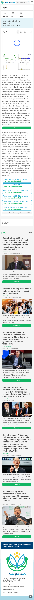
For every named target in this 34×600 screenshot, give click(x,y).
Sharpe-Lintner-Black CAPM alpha (15, 180)
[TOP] (30, 596)
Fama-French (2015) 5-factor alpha (15, 197)
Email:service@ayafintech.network (13, 586)
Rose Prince (5, 295)
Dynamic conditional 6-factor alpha (15, 208)
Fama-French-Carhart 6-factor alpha (15, 202)
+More (30, 233)
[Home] (8, 2)
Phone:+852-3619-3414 (10, 589)
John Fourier (5, 503)
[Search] (28, 2)
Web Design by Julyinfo (10, 592)
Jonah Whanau (6, 346)
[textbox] (23, 2)
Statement (5, 16)
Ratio (13, 16)
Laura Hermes (6, 453)
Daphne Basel (6, 251)
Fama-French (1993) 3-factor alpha (15, 186)
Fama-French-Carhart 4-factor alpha (15, 191)
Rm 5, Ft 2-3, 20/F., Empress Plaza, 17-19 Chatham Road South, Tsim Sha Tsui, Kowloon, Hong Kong (14, 581)
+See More (16, 128)
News (21, 16)
